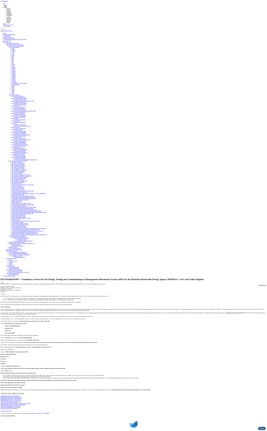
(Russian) (8, 20)
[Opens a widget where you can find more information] (262, 428)
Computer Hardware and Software (19, 103)
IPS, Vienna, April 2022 (17, 173)
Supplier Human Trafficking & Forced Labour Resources (21, 243)
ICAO (13, 54)
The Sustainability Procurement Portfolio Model (19, 254)
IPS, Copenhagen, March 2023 (18, 171)
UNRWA (14, 81)
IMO (13, 59)
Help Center (6, 41)
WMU (13, 91)
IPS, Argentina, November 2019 (19, 178)
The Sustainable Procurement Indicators (17, 252)
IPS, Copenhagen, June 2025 (18, 164)
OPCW (13, 64)
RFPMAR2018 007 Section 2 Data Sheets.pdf (11, 398)
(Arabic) (8, 22)
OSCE (13, 66)
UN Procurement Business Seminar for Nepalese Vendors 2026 (25, 229)
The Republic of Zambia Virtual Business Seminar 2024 (24, 198)
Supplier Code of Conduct (9, 38)
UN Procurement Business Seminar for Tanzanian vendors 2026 (26, 221)
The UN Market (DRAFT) (15, 248)
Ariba (10, 259)
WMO (13, 89)
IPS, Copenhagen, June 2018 (18, 182)
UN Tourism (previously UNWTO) (19, 83)
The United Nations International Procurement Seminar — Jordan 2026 (27, 231)
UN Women (14, 82)
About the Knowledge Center (12, 273)
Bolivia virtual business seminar (19, 216)
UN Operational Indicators (17, 246)
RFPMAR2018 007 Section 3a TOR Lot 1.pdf (11, 399)
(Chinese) (8, 17)
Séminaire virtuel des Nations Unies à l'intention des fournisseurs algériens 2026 (29, 234)
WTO (13, 93)
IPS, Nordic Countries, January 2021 (20, 177)
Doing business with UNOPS (15, 271)
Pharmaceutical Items (16, 137)
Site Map (39, 413)
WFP (13, 86)
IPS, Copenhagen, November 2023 (19, 169)
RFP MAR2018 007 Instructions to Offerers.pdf (11, 397)
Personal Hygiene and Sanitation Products (21, 134)
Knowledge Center (7, 42)
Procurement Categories (14, 94)
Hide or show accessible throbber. (8, 415)
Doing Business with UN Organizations (15, 44)
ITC (12, 62)
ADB (13, 48)
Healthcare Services (16, 121)
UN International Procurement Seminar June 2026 (23, 213)
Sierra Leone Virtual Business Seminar (20, 224)
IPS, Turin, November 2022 (18, 172)
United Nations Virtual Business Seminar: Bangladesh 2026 (25, 232)
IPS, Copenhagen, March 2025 (18, 166)
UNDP (13, 69)
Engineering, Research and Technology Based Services (24, 111)
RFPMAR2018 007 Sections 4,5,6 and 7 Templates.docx (13, 404)
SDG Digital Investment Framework (22, 126)
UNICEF (14, 74)
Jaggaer (10, 263)
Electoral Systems (15, 106)
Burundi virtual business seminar (19, 206)
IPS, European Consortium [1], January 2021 (21, 176)
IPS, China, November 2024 (18, 167)
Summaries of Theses (22, 239)
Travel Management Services (18, 154)
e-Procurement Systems (11, 258)
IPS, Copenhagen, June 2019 (18, 179)
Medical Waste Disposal (17, 129)
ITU (13, 63)
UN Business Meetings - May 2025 (19, 192)
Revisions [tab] (22, 393)
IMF (13, 58)
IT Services (14, 123)
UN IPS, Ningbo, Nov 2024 (18, 194)
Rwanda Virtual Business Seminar (19, 227)
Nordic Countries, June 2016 (18, 188)
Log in (5, 26)
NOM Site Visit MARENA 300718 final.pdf (10, 407)
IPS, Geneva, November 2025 (18, 163)
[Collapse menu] (5, 29)
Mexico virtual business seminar (19, 217)
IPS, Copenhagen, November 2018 (19, 181)
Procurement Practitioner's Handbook (17, 242)
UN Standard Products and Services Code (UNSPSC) (15, 39)
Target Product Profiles (14, 267)
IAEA (13, 53)
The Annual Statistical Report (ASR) (14, 249)
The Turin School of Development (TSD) (23, 241)
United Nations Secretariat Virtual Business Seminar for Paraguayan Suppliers (29, 228)
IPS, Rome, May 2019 (17, 183)
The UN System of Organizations (16, 46)
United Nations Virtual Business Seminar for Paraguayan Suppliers (26, 211)
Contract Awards (7, 35)
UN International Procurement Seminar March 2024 (23, 197)
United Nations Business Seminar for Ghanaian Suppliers (24, 209)
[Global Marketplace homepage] (4, 1)
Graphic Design (15, 118)
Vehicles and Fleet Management (19, 157)
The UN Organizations (14, 47)
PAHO (13, 67)
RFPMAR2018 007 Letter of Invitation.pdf (10, 396)
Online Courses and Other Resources (14, 269)
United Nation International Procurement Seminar (22, 208)
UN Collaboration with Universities (19, 237)
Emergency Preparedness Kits (18, 108)
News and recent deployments (12, 43)
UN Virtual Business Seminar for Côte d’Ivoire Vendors (24, 207)
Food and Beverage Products (18, 113)
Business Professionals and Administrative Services (23, 101)
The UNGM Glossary (14, 274)
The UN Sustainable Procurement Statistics (18, 253)
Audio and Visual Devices (17, 96)
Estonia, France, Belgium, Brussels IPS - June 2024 (23, 196)
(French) (8, 9)
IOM (13, 61)
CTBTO (13, 51)
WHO (13, 88)
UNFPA (13, 72)
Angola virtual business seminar (19, 214)
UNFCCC (14, 73)
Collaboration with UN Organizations (17, 236)
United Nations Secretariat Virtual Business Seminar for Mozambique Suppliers (29, 212)
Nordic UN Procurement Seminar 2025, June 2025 (23, 191)
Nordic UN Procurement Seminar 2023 (20, 199)
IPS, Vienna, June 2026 (17, 162)
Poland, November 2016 (17, 201)
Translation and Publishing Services (19, 149)
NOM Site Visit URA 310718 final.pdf (9, 408)
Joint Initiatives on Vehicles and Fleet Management (25, 159)
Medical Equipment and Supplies (19, 132)
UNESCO (14, 71)
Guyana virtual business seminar (19, 226)
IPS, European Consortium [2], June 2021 (21, 174)
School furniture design (14, 268)
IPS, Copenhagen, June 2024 (18, 168)
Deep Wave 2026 (15, 219)
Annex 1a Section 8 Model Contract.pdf (9, 402)
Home (4, 33)
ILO (13, 57)
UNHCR (14, 77)
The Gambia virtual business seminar (20, 223)
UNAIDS (14, 68)
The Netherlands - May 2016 (18, 189)
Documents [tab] (3, 393)
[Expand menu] (2, 29)
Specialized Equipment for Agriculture (20, 144)
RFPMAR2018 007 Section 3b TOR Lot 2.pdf (11, 401)
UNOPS (13, 78)
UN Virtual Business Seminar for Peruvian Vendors (23, 204)
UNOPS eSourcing (13, 261)
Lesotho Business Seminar (17, 222)
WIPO (13, 87)
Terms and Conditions (31, 413)
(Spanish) (8, 12)
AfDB (13, 49)
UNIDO (13, 76)
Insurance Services (16, 127)
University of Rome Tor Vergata (21, 238)
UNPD (13, 79)
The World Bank (15, 84)
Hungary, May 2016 (16, 202)
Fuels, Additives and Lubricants (19, 116)
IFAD (13, 56)
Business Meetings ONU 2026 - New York (21, 218)
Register (8, 26)
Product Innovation (10, 266)
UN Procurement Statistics (9, 276)
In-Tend (10, 264)
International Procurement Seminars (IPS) (18, 161)
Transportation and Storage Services (19, 152)
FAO (13, 52)
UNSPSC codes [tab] (15, 393)
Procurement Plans (13, 247)
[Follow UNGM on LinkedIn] (47, 413)
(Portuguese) (9, 14)
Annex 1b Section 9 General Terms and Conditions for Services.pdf (15, 403)
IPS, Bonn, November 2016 (18, 187)
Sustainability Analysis (17, 256)
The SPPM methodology (19, 257)
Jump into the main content (6, 30)
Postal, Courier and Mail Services (19, 142)
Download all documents (6, 411)
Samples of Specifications (20, 97)
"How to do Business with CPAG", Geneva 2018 (23, 184)
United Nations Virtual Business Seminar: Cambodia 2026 (24, 233)
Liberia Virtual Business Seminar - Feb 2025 (21, 203)
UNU (13, 92)
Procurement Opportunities (9, 34)
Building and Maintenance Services (19, 98)
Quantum (11, 262)
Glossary (44, 413)
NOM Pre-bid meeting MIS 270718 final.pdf (10, 406)
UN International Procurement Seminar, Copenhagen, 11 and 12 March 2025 (28, 193)
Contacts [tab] (9, 393)
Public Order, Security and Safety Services (21, 139)
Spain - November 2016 (17, 186)
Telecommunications (16, 147)
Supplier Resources (16, 244)
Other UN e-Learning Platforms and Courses (19, 272)
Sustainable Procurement (11, 251)
